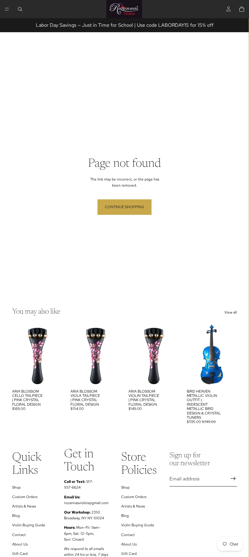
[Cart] (241, 9)
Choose (58, 376)
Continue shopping (124, 207)
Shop (16, 487)
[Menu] (7, 9)
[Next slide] (230, 354)
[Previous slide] (193, 354)
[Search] (20, 9)
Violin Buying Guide (28, 525)
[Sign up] (233, 479)
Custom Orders (24, 496)
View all (230, 312)
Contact (19, 534)
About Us (20, 544)
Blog (16, 516)
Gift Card (20, 553)
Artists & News (24, 506)
